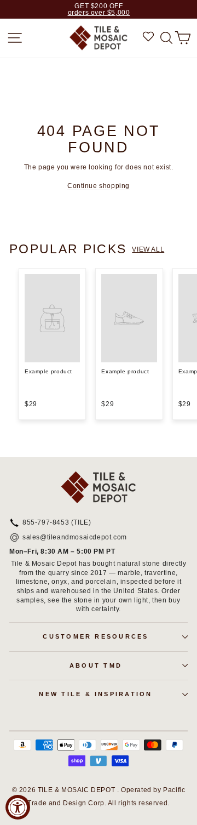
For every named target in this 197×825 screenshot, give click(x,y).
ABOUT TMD (95, 665)
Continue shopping (98, 186)
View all (148, 249)
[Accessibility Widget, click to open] (17, 807)
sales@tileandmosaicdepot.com (74, 537)
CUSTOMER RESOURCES (95, 636)
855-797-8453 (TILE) (56, 523)
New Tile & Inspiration (95, 694)
